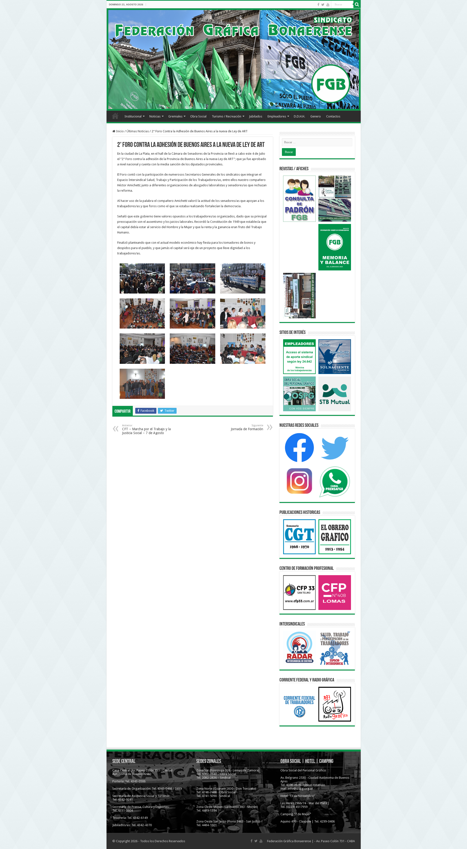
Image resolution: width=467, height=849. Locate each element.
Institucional (133, 116)
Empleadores (277, 116)
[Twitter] (323, 5)
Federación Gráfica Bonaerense (289, 841)
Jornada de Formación (247, 427)
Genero (315, 116)
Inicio (115, 116)
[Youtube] (328, 5)
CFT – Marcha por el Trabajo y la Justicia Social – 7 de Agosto (146, 429)
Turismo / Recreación (226, 116)
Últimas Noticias (137, 131)
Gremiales (175, 116)
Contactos (333, 116)
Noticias (155, 116)
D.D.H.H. (299, 116)
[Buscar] (357, 4)
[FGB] (234, 59)
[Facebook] (318, 5)
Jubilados (255, 116)
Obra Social (198, 116)
